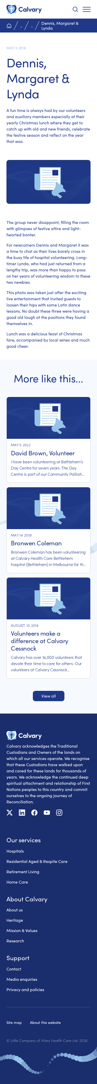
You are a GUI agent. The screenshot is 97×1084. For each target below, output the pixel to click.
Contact (13, 969)
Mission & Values (22, 930)
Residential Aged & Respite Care (37, 861)
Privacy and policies (25, 989)
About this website (45, 1022)
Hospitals (15, 851)
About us (14, 909)
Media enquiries (21, 979)
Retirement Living (22, 871)
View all (48, 696)
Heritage (14, 920)
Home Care (17, 882)
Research (15, 940)
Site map (14, 1022)
